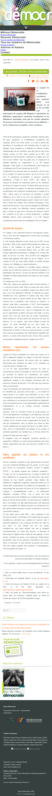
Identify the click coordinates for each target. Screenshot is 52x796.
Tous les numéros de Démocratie (13, 40)
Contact (3, 50)
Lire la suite (26, 634)
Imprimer (46, 77)
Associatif (25, 60)
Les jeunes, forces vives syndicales (25, 71)
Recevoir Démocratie (8, 35)
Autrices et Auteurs (8, 45)
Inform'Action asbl (29, 793)
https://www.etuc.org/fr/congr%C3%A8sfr (18, 590)
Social (17, 60)
